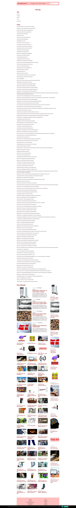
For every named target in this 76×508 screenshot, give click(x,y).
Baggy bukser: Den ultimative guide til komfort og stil (25, 265)
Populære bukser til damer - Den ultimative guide (24, 142)
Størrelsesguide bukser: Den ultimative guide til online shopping (26, 144)
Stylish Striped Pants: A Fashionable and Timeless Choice (26, 252)
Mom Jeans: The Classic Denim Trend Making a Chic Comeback (27, 245)
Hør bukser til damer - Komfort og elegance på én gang (25, 199)
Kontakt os (43, 3)
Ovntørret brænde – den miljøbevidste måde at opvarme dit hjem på (27, 281)
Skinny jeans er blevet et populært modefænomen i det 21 (26, 254)
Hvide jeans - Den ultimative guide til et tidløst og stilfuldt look (26, 243)
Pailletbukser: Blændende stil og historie (23, 151)
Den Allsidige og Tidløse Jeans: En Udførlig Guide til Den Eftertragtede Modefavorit (29, 276)
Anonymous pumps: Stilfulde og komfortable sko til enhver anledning (27, 62)
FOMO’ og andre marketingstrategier (22, 39)
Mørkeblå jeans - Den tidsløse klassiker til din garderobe (25, 238)
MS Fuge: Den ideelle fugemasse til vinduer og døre (25, 64)
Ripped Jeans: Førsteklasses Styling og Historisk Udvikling (26, 158)
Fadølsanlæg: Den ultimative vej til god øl (23, 58)
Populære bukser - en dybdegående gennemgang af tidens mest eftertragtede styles (30, 117)
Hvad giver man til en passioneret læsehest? (23, 37)
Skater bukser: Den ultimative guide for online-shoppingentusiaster (27, 99)
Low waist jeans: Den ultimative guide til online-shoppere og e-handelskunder (29, 261)
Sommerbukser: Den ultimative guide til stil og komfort (25, 124)
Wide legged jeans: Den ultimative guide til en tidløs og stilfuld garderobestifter (29, 101)
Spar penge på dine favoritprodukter (22, 33)
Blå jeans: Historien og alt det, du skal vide (23, 149)
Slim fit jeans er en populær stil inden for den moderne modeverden (27, 87)
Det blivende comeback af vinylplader (22, 69)
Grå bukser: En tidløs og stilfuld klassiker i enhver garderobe (26, 220)
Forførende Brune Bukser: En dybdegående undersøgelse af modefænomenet (29, 195)
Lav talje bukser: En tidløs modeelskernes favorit (24, 126)
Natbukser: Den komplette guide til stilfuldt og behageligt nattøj (26, 197)
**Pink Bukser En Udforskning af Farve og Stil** (24, 110)
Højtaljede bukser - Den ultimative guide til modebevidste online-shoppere (28, 213)
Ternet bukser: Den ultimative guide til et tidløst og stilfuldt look (26, 200)
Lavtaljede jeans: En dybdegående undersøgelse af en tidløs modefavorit (28, 218)
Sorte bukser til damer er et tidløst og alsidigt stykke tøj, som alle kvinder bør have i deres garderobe (32, 188)
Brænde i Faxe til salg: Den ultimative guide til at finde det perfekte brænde (28, 80)
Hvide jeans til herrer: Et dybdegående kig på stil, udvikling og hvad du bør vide (29, 95)
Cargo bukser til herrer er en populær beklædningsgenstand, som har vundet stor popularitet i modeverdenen (33, 256)
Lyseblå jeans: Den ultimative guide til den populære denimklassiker (27, 89)
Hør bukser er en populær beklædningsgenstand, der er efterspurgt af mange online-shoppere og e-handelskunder (34, 272)
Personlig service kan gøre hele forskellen (23, 55)
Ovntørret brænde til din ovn (21, 71)
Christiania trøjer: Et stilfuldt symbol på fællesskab (24, 60)
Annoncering (33, 3)
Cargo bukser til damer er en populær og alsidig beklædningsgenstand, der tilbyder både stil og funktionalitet (33, 270)
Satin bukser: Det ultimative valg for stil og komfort (25, 193)
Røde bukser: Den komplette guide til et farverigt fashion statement (27, 131)
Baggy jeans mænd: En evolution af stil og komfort (25, 227)
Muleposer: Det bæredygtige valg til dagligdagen (24, 53)
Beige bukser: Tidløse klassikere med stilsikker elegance (25, 236)
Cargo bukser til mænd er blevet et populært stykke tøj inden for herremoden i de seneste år (31, 202)
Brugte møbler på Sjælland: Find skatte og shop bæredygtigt (26, 85)
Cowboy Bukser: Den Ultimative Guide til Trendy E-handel (25, 162)
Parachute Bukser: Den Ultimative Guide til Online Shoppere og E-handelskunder (29, 106)
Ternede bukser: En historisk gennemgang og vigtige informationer (27, 191)
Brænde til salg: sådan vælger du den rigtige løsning (25, 30)
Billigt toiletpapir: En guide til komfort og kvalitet (24, 82)
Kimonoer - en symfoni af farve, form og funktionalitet (25, 279)
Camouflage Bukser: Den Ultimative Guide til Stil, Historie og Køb (27, 156)
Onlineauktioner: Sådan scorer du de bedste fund (24, 48)
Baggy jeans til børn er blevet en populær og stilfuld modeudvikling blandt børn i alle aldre (31, 179)
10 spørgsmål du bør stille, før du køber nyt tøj (24, 44)
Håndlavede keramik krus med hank (22, 73)
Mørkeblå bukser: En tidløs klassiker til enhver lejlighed (25, 177)
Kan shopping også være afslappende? (23, 49)
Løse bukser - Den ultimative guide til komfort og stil (25, 224)
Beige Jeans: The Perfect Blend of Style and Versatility (25, 160)
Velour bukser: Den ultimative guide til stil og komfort (25, 165)
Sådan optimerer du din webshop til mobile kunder (24, 46)
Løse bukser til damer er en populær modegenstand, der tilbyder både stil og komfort (30, 175)
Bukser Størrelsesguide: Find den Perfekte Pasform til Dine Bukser (27, 122)
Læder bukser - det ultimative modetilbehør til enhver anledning (26, 209)
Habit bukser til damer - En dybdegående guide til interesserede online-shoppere (29, 206)
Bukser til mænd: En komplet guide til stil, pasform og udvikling (26, 242)
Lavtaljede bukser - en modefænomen (22, 249)
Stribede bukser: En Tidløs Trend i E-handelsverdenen (25, 267)
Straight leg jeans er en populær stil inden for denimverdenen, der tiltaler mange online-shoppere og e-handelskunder (35, 147)
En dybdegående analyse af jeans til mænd (23, 119)
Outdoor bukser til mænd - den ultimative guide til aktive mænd (26, 135)
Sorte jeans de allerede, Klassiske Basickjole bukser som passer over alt (28, 233)
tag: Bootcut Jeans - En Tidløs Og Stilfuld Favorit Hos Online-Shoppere (28, 186)
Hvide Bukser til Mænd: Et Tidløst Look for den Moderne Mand (26, 167)
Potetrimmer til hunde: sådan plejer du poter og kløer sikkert (26, 28)
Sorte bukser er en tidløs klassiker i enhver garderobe (25, 258)
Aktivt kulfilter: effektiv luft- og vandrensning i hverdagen (25, 26)
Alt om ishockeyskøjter (20, 78)
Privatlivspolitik (66, 506)
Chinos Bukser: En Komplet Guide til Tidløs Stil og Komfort (26, 163)
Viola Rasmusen (40, 322)
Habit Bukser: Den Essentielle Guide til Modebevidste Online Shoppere (27, 240)
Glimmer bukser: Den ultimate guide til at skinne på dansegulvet (27, 190)
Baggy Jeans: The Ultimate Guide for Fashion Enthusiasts (26, 274)
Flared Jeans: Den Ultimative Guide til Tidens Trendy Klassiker (26, 204)
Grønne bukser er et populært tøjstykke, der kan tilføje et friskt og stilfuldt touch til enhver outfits (31, 231)
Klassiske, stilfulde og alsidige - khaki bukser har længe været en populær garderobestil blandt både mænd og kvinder (35, 113)
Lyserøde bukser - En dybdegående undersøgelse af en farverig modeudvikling (29, 215)
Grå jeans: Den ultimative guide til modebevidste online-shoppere (27, 234)
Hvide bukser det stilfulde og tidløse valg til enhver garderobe (26, 263)
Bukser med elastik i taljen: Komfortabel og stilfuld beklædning (26, 211)
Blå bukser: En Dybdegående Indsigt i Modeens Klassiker (25, 222)
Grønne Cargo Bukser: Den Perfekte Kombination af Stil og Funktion (27, 140)
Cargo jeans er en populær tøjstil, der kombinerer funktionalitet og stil (27, 129)
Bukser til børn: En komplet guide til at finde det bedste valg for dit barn (28, 111)
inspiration (34, 289)
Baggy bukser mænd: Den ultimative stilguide (24, 153)
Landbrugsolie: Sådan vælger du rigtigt (23, 51)
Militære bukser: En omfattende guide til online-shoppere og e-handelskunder (29, 138)
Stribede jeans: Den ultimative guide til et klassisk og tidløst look (27, 91)
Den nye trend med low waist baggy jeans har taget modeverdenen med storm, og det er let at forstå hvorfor (33, 104)
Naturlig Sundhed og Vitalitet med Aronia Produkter (25, 76)
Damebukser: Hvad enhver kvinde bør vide (23, 181)
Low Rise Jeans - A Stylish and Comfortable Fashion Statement (26, 229)
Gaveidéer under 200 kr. (20, 35)
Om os (37, 3)
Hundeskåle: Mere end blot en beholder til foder (24, 67)
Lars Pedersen (38, 299)
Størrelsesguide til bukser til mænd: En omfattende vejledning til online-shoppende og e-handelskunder (32, 115)
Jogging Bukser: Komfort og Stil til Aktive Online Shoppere (26, 120)
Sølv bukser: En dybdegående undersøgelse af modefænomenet (27, 169)
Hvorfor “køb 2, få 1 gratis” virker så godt (23, 42)
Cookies (40, 3)
